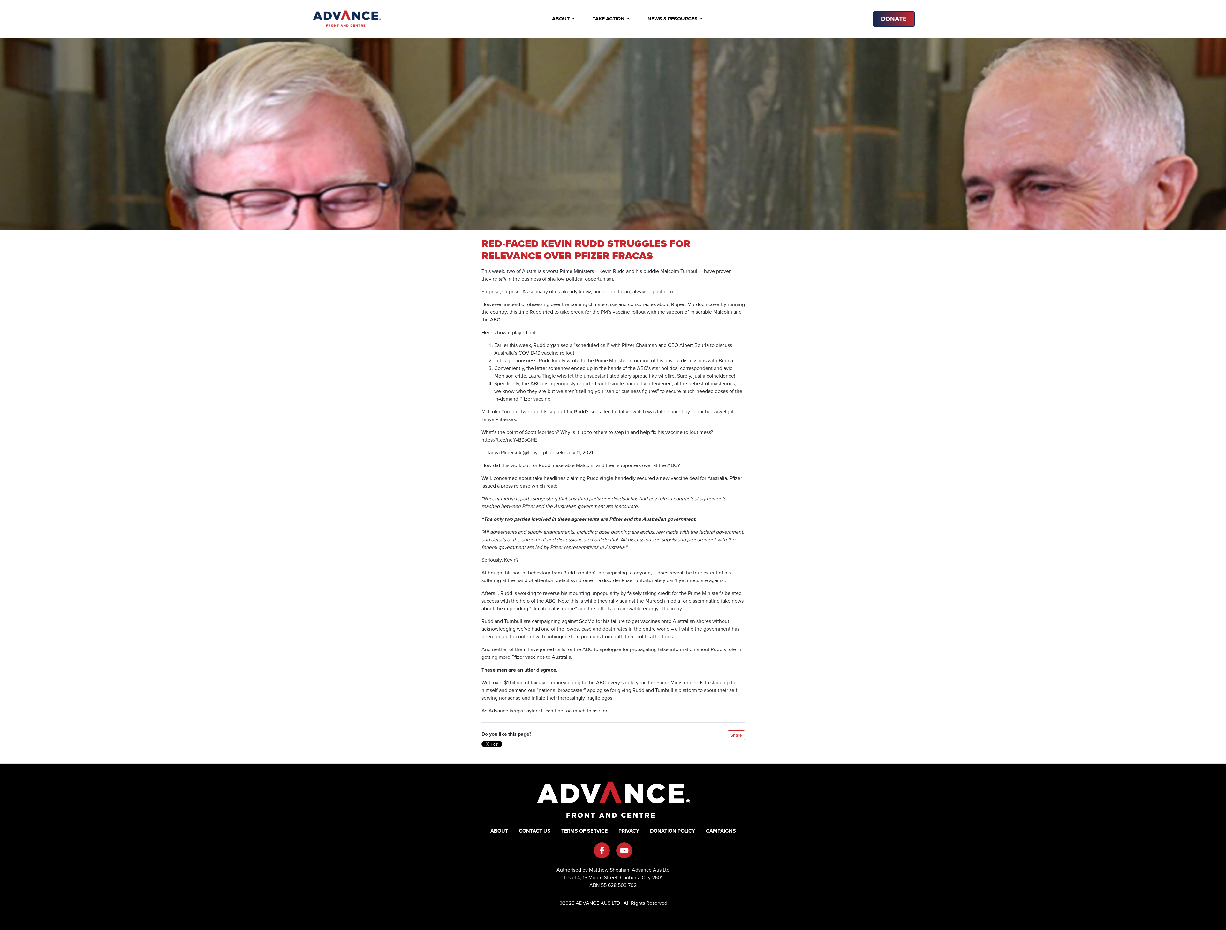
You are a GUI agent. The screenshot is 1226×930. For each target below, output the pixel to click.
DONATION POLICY (672, 830)
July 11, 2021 (579, 452)
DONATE (894, 19)
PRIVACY (628, 830)
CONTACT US (534, 830)
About (561, 18)
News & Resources (673, 18)
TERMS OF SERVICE (584, 830)
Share (736, 735)
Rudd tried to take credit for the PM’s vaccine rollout (588, 312)
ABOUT (499, 830)
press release (515, 485)
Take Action (609, 18)
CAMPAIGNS (721, 830)
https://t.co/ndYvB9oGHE (509, 439)
